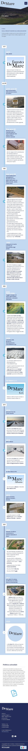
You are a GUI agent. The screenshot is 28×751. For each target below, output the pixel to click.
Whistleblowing (5, 731)
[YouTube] (15, 736)
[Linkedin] (13, 736)
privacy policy (4, 718)
